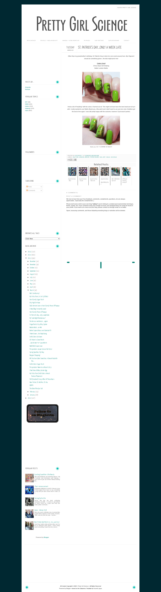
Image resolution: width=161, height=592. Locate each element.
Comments (31, 190)
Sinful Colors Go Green (36, 337)
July (31, 277)
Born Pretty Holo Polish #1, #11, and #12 (46, 522)
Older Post (133, 263)
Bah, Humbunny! (34, 293)
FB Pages (87, 40)
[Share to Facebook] (75, 160)
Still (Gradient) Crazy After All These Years (42, 379)
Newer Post (67, 263)
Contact (126, 40)
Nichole (114, 157)
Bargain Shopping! (35, 355)
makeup (27, 108)
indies (27, 106)
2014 (29, 255)
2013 (29, 258)
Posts (30, 187)
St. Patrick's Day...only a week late (39, 315)
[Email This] (69, 160)
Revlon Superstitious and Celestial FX (40, 330)
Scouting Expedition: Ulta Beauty (44, 474)
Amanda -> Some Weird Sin (70, 40)
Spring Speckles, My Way (37, 352)
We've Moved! (31, 40)
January (32, 395)
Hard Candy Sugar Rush (37, 299)
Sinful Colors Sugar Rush (37, 364)
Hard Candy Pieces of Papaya (38, 312)
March (32, 290)
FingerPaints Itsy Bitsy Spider (38, 324)
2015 (29, 252)
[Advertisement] (42, 60)
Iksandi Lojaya (98, 588)
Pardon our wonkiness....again (39, 321)
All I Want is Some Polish (37, 340)
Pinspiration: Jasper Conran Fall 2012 (41, 349)
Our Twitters (99, 40)
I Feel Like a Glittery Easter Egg (38, 370)
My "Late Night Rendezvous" (38, 318)
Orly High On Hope (35, 303)
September (33, 271)
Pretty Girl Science (83, 586)
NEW (26, 104)
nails (108, 157)
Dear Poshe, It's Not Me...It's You (39, 382)
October (32, 268)
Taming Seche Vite (40, 498)
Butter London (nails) (81, 157)
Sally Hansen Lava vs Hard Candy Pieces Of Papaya (44, 306)
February (33, 392)
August (32, 274)
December (33, 261)
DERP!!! (31, 385)
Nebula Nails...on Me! (36, 327)
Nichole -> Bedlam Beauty (49, 40)
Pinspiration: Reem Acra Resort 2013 (41, 367)
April (31, 287)
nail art (102, 157)
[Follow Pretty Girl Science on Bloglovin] (42, 422)
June (31, 280)
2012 (29, 398)
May (31, 284)
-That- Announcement (41, 486)
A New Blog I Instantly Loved (38, 309)
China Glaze (94, 157)
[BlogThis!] (71, 160)
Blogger (46, 537)
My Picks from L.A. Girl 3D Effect (39, 296)
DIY (26, 102)
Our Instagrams (113, 40)
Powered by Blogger (65, 588)
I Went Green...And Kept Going (38, 334)
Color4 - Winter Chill (40, 510)
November (33, 264)
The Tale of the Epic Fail (36, 388)
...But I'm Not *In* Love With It (38, 343)
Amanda (28, 87)
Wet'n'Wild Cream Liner (36, 346)
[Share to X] (73, 160)
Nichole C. (79, 155)
